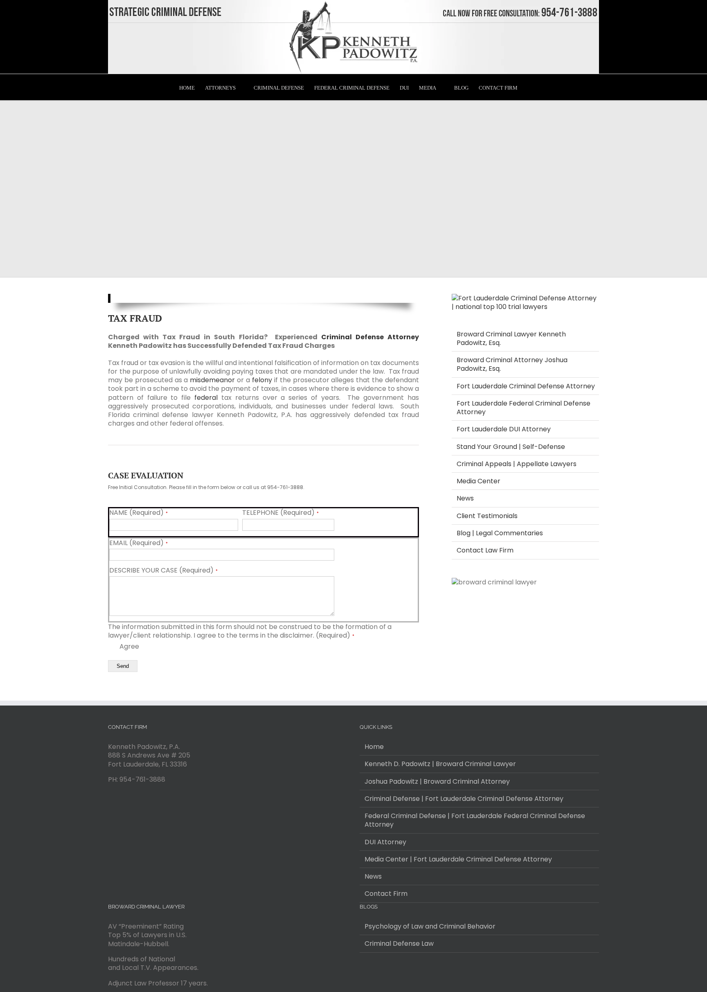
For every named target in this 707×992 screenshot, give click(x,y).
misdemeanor (212, 380)
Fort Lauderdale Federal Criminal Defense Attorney (523, 408)
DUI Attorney (385, 842)
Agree (128, 646)
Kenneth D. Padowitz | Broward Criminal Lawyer (440, 764)
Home (374, 746)
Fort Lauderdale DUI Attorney (504, 429)
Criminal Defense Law (399, 943)
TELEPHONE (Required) (280, 512)
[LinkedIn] (384, 977)
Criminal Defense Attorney (370, 337)
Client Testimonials (487, 516)
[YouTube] (373, 977)
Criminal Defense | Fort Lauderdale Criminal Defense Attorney (464, 798)
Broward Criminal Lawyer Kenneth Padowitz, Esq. (511, 338)
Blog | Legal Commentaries (500, 533)
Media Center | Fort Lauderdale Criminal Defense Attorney (458, 859)
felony (262, 380)
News (465, 498)
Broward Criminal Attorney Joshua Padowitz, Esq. (512, 364)
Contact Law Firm (485, 550)
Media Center (478, 481)
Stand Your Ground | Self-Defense (511, 446)
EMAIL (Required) (138, 543)
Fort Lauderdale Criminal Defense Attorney (526, 386)
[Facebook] (362, 977)
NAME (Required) (138, 512)
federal (206, 397)
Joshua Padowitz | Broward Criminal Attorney (437, 781)
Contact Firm (386, 893)
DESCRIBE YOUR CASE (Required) (163, 570)
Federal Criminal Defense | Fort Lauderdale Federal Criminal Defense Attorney (475, 820)
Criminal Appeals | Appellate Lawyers (516, 464)
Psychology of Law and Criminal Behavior (430, 926)
